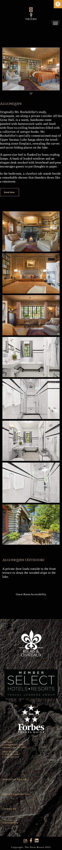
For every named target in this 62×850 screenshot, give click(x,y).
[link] (58, 4)
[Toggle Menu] (55, 23)
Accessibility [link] (10, 822)
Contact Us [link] (9, 808)
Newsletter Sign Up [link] (14, 779)
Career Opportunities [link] (15, 794)
